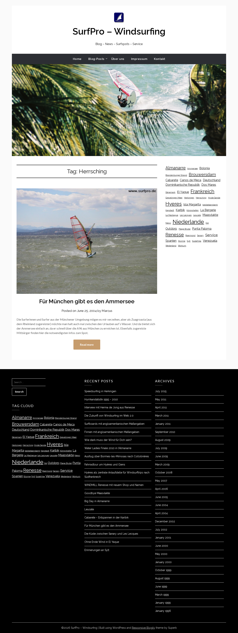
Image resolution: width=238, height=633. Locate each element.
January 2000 (163, 562)
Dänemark (170, 192)
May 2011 (160, 399)
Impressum (139, 59)
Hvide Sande (214, 198)
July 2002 (161, 529)
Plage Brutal (184, 229)
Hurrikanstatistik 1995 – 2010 (101, 399)
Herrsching (201, 198)
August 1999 (162, 578)
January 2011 (163, 423)
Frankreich (202, 191)
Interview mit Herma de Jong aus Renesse (109, 407)
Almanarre (175, 167)
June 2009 (161, 456)
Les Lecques (186, 215)
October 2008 (163, 472)
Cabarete (171, 180)
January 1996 (163, 610)
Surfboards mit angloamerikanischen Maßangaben (114, 423)
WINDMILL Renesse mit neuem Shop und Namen (114, 484)
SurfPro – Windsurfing (119, 31)
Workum (182, 246)
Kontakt (159, 59)
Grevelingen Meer (173, 198)
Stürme (181, 241)
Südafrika (196, 241)
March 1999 (162, 594)
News (168, 223)
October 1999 (163, 570)
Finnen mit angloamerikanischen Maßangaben (111, 431)
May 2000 (161, 553)
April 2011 (161, 407)
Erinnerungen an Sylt (96, 550)
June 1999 (161, 586)
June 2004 (161, 505)
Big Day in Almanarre (97, 501)
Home (77, 59)
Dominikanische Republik (182, 185)
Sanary (200, 235)
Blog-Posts (96, 59)
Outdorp (171, 228)
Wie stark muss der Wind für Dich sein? (108, 439)
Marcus (107, 311)
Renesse (174, 234)
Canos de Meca (190, 180)
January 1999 (163, 602)
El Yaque (183, 192)
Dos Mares (208, 185)
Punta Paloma (201, 228)
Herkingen (189, 198)
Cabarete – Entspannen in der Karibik (106, 517)
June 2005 (161, 497)
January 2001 (163, 537)
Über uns (117, 59)
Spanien (170, 240)
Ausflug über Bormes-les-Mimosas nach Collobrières (116, 456)
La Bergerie (208, 210)
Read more (87, 344)
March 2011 (162, 415)
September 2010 (165, 431)
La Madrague (171, 215)
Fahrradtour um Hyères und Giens (104, 464)
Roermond (190, 235)
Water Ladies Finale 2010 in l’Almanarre (107, 448)
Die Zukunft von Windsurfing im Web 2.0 (109, 415)
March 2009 (162, 464)
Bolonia (204, 168)
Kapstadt (169, 210)
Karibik (180, 210)
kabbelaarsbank (210, 205)
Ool (207, 223)
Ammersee (192, 168)
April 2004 (161, 513)
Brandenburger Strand (176, 175)
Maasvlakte (210, 215)
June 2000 (161, 545)
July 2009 (161, 448)
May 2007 (161, 480)
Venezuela (210, 240)
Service (211, 235)
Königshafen (192, 210)
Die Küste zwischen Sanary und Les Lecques (111, 533)
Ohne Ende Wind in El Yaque (101, 541)
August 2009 (163, 439)
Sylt (188, 241)
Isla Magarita (192, 204)
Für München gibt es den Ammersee (86, 301)
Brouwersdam (202, 174)
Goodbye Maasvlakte (97, 493)
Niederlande (188, 222)
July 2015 (160, 391)
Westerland (170, 246)
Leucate (197, 215)
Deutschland (211, 180)
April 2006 (161, 488)
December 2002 (165, 521)
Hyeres (173, 204)
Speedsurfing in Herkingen (100, 391)
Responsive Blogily (143, 627)
